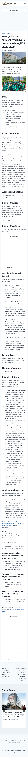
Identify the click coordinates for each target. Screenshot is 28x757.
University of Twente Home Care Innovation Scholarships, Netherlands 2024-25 (13, 715)
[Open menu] (25, 3)
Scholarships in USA (7, 33)
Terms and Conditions (14, 742)
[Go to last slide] (4, 710)
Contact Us (6, 740)
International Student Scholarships (11, 653)
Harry (5, 50)
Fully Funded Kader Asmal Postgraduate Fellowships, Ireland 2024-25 (6, 671)
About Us (13, 740)
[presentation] (14, 701)
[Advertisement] (14, 21)
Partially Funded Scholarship (10, 656)
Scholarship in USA (7, 658)
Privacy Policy (21, 740)
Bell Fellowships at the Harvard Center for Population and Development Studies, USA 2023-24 (21, 673)
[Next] (24, 710)
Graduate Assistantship (8, 650)
